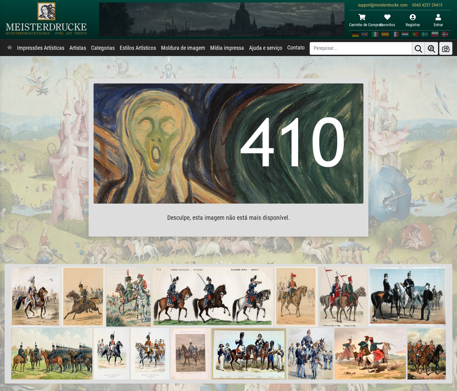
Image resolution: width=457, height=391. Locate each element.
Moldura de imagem (183, 48)
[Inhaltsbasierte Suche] (431, 48)
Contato (296, 48)
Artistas (77, 48)
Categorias (103, 48)
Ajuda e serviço (265, 48)
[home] (10, 48)
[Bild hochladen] (445, 48)
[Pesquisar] (418, 48)
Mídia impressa (227, 48)
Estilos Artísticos (138, 48)
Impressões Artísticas (40, 48)
